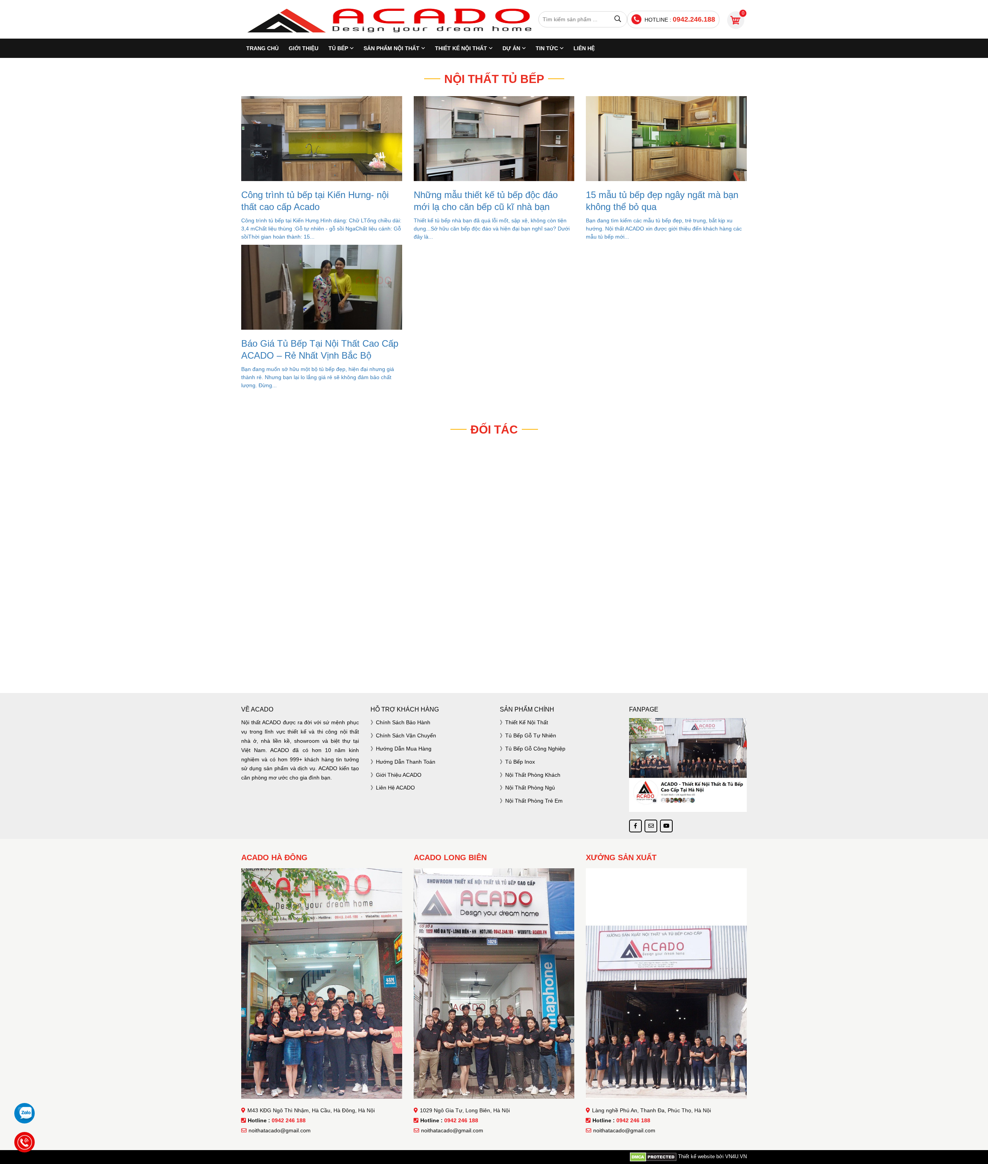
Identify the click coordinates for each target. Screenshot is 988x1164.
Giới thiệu (303, 48)
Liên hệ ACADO (395, 787)
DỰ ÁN (511, 48)
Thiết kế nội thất (526, 722)
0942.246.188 (694, 19)
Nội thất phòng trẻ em (534, 801)
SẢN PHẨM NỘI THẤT (392, 48)
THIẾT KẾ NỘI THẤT (461, 48)
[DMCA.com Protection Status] (653, 1157)
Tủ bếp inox (520, 762)
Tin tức (547, 48)
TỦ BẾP (338, 48)
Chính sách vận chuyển (406, 735)
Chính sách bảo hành (403, 722)
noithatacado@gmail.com (280, 1130)
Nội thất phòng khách (532, 775)
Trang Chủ (262, 48)
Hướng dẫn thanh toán (405, 762)
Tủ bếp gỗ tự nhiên (530, 735)
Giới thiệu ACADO (398, 775)
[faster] (494, 660)
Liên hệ (584, 48)
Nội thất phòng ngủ (530, 787)
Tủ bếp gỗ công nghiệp (535, 749)
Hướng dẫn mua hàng (403, 749)
